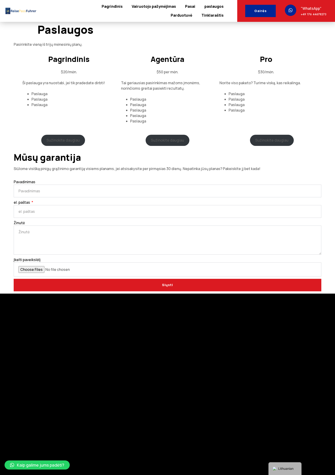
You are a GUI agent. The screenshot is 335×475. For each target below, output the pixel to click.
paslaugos (214, 6)
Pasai (190, 6)
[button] (37, 465)
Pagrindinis (112, 6)
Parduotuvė (181, 15)
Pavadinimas (24, 181)
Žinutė (19, 222)
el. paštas (22, 202)
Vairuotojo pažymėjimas (154, 6)
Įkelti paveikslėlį (27, 259)
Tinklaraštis (212, 15)
